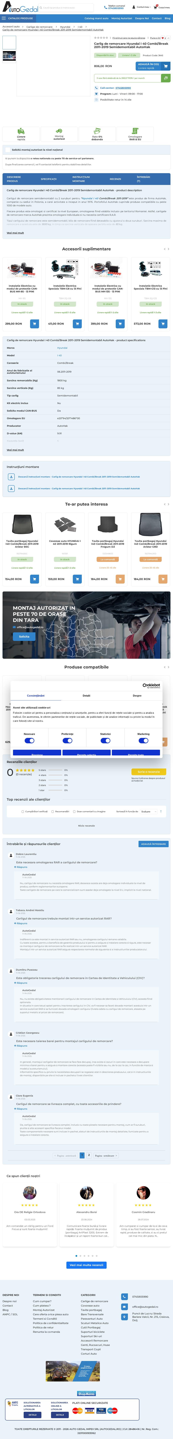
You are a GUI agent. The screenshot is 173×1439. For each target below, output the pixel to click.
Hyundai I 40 (90, 198)
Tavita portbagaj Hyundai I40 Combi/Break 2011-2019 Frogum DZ (64, 544)
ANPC (6, 1314)
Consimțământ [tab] (35, 695)
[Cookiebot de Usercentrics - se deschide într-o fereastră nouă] (145, 685)
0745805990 (116, 8)
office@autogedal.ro (30, 627)
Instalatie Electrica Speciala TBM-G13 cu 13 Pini (108, 287)
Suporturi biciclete (93, 1331)
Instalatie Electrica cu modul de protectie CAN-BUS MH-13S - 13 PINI (65, 288)
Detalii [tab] (86, 695)
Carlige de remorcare (94, 1301)
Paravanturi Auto (92, 1318)
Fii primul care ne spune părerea (129, 38)
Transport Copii (91, 1349)
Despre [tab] (137, 695)
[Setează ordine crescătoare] (161, 811)
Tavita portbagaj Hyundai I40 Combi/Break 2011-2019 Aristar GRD (107, 544)
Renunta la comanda (46, 1331)
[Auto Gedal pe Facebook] (73, 1371)
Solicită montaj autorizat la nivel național (37, 149)
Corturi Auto (89, 1353)
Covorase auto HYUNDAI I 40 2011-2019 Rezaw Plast (150, 542)
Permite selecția (86, 754)
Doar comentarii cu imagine (91, 811)
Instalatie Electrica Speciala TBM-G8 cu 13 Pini (22, 287)
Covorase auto (90, 1305)
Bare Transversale (92, 1314)
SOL (15, 1314)
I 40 (59, 355)
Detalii (32, 1415)
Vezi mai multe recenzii (86, 1265)
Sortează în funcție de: (127, 811)
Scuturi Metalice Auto (95, 1323)
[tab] (86, 396)
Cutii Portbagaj (90, 1327)
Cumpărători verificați (36, 811)
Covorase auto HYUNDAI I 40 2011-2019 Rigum (22, 542)
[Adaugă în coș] (34, 323)
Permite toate (136, 754)
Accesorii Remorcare (94, 1340)
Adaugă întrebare (153, 844)
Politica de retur (43, 1327)
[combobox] (66, 8)
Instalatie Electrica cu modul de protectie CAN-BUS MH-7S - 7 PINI (150, 288)
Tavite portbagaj (91, 1310)
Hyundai (62, 347)
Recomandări (62, 811)
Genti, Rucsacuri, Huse (95, 1345)
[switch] (67, 741)
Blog (167, 18)
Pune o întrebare (158, 38)
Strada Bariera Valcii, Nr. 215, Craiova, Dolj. (150, 1317)
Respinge (37, 754)
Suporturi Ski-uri (91, 1336)
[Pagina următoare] (106, 1155)
